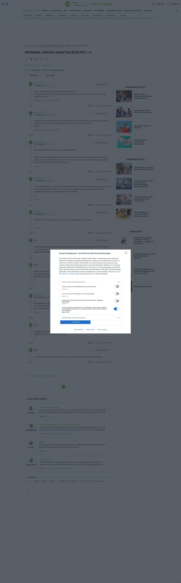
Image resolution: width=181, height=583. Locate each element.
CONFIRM (75, 322)
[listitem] (90, 282)
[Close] (127, 253)
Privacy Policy (102, 329)
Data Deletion (78, 329)
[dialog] (90, 291)
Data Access (90, 329)
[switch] (116, 286)
